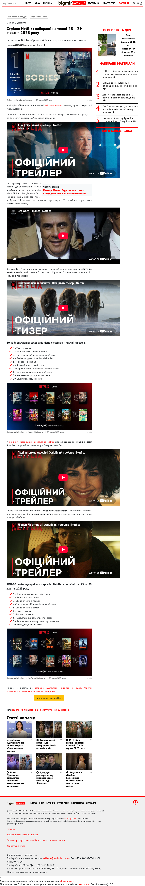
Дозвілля (124, 3)
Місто (28, 3)
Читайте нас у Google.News (49, 697)
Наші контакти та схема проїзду (22, 834)
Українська (8, 3)
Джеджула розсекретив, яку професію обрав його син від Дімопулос (44, 778)
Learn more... (84, 884)
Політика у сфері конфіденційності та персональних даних (36, 840)
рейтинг (24, 709)
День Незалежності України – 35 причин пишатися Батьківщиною (119, 96)
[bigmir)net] (65, 3)
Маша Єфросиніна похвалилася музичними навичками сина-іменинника (15, 779)
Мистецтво (109, 3)
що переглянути (45, 709)
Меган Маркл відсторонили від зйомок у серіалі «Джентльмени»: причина (15, 745)
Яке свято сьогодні (17, 16)
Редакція (11, 828)
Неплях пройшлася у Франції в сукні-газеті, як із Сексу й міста (118, 120)
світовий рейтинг (53, 105)
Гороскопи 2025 (39, 16)
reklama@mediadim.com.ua (57, 858)
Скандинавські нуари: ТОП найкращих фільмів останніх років (46, 744)
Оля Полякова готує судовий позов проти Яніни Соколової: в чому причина (120, 109)
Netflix (32, 709)
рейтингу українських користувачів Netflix (31, 441)
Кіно (37, 3)
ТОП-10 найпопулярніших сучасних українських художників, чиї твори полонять (120, 74)
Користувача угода (16, 845)
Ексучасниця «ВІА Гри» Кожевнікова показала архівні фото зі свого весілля (74, 779)
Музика (47, 3)
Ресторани (94, 3)
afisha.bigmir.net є (70, 818)
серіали (16, 709)
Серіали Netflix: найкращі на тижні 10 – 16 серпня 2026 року (75, 744)
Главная (10, 22)
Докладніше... (67, 880)
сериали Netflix (61, 709)
